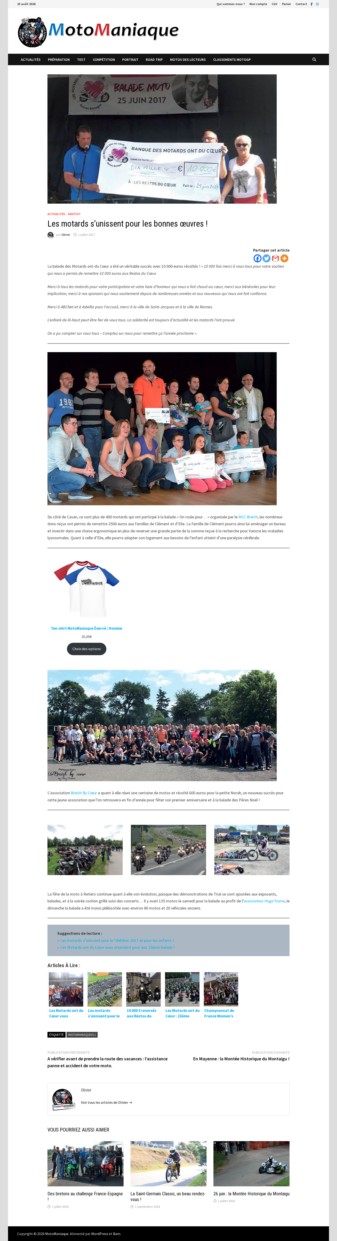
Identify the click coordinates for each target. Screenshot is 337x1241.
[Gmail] (275, 258)
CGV (274, 4)
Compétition (104, 59)
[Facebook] (312, 3)
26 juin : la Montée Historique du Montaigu (251, 1193)
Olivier (65, 235)
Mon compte (258, 4)
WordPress (99, 1233)
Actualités (31, 59)
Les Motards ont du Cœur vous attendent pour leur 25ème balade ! (117, 947)
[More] (284, 258)
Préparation (59, 59)
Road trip (154, 59)
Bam (116, 1233)
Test (81, 59)
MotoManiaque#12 (82, 1035)
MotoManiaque (57, 1233)
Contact (301, 4)
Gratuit (74, 214)
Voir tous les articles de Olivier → (106, 1102)
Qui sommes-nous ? (231, 4)
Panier (286, 4)
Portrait (130, 59)
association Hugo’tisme (264, 901)
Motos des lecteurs (188, 59)
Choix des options (86, 648)
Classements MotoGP (232, 59)
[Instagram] (317, 3)
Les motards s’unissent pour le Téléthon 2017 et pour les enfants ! (117, 940)
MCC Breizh (248, 516)
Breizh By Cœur (84, 792)
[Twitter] (266, 258)
